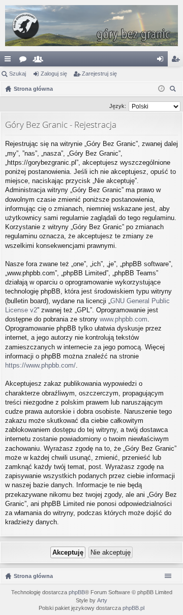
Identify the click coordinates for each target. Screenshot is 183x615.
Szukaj (17, 73)
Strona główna (33, 576)
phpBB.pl (133, 608)
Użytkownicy (40, 60)
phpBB (77, 592)
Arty (102, 600)
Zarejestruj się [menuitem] (177, 60)
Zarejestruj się (99, 73)
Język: (117, 106)
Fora (24, 60)
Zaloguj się (54, 73)
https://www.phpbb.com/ (40, 365)
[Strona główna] (91, 25)
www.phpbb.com (123, 319)
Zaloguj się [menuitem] (162, 60)
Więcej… (9, 60)
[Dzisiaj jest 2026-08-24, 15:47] (161, 89)
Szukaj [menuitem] (174, 90)
